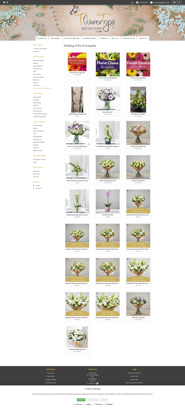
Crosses (35, 148)
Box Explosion (37, 111)
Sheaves (35, 145)
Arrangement (37, 97)
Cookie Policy (134, 379)
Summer (35, 82)
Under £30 (36, 171)
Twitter (37, 185)
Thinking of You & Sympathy (41, 88)
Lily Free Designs (38, 77)
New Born (36, 80)
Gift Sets (35, 105)
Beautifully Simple (38, 60)
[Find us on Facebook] (8, 2)
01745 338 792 (91, 383)
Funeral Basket (37, 136)
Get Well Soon (37, 69)
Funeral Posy (37, 139)
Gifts (34, 71)
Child (34, 134)
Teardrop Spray (38, 125)
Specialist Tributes (39, 142)
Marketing (109, 404)
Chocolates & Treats (39, 159)
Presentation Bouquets (40, 114)
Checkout (36, 51)
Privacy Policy (134, 376)
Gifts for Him (37, 74)
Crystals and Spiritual (39, 116)
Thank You (36, 85)
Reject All (104, 400)
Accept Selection (93, 400)
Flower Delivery (128, 38)
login (132, 2)
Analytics (88, 404)
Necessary (78, 404)
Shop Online (55, 38)
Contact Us (142, 38)
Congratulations (38, 66)
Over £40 (36, 177)
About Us (115, 38)
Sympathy (104, 38)
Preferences (99, 404)
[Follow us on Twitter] (5, 2)
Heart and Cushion (38, 131)
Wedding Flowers (89, 38)
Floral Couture (37, 108)
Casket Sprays (37, 150)
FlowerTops (42, 38)
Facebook (38, 188)
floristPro (140, 383)
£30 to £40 (36, 174)
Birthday (35, 63)
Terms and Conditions (134, 373)
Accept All (81, 400)
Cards (35, 162)
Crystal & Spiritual (72, 38)
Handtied (36, 100)
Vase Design (37, 102)
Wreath (35, 128)
